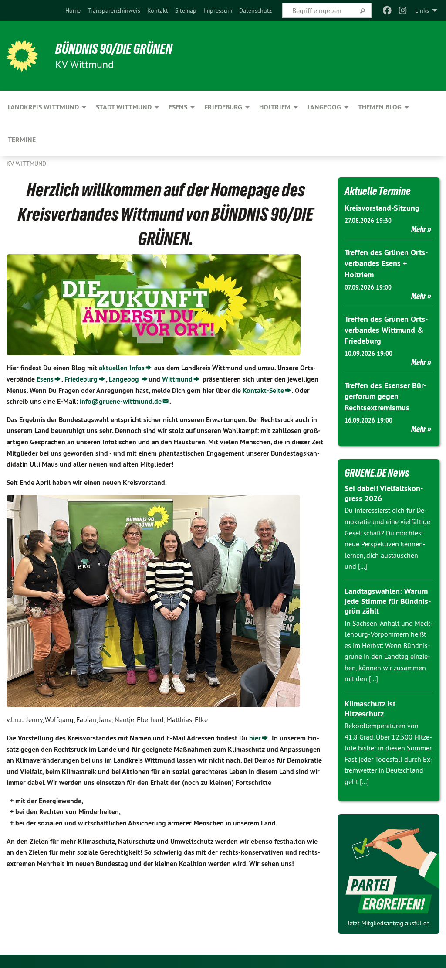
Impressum (217, 10)
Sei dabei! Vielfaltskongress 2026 (384, 493)
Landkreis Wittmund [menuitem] (43, 107)
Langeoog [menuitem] (324, 107)
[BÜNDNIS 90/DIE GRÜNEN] (22, 56)
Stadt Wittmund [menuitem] (124, 107)
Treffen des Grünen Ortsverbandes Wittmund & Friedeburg (386, 330)
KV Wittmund (26, 163)
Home (73, 10)
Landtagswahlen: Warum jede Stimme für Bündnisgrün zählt (388, 601)
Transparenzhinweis (114, 10)
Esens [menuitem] (178, 107)
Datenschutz (255, 10)
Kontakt (157, 10)
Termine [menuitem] (22, 139)
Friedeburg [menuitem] (223, 107)
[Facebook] (387, 10)
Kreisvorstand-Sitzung (382, 208)
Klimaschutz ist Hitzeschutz (370, 709)
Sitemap (185, 10)
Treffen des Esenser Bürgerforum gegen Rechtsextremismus (385, 396)
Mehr (418, 229)
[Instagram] (403, 10)
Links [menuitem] (422, 10)
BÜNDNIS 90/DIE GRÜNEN (113, 49)
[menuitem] (73, 10)
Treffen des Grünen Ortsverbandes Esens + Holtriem (386, 263)
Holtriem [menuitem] (275, 107)
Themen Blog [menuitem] (380, 107)
